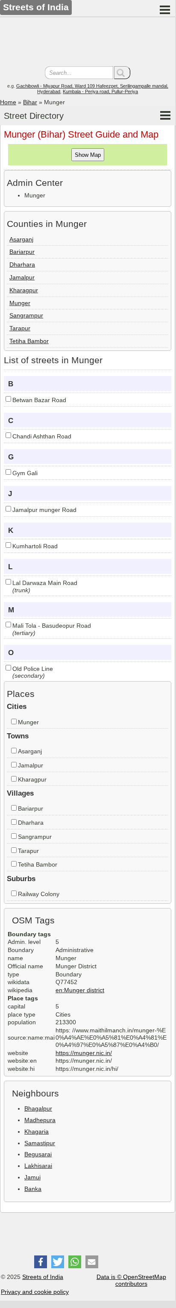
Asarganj (21, 239)
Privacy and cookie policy (35, 1291)
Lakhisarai (38, 1165)
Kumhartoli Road (35, 546)
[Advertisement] (87, 43)
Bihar (30, 102)
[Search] (122, 72)
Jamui (32, 1177)
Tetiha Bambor (29, 341)
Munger (19, 303)
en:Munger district (80, 990)
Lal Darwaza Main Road (44, 582)
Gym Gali (25, 473)
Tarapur (19, 328)
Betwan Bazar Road (39, 400)
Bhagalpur (38, 1108)
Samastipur (39, 1143)
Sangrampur (26, 315)
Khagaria (36, 1131)
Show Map (88, 155)
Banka (32, 1188)
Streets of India (42, 1276)
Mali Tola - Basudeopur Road (51, 625)
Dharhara (22, 264)
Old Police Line (32, 668)
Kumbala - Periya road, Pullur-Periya (100, 91)
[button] (40, 1261)
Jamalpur (22, 277)
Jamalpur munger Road (44, 509)
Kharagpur (23, 290)
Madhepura (40, 1120)
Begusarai (38, 1154)
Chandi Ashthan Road (41, 436)
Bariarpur (22, 251)
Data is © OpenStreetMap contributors (131, 1280)
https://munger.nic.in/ (84, 1052)
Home (8, 102)
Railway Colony (38, 894)
